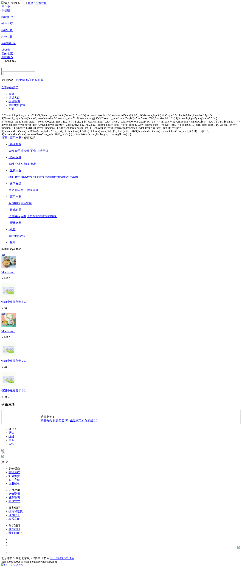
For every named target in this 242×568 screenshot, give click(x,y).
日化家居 (15, 209)
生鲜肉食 (15, 170)
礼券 (11, 108)
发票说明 (14, 497)
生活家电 (26, 203)
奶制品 (32, 163)
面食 (33, 150)
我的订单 (7, 30)
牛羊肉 (73, 176)
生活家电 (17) (78, 420)
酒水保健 (15, 157)
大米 (11, 150)
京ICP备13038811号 (62, 558)
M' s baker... (8, 272)
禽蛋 (18, 176)
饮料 (11, 163)
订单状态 (14, 515)
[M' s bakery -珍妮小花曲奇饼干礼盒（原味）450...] (8, 267)
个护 (30, 216)
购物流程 (14, 472)
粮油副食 (15, 144)
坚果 (11, 190)
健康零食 (32, 190)
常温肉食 (51, 176)
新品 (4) (92, 420)
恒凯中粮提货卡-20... (14, 360)
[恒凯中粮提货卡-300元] (8, 385)
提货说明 (14, 101)
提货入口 (14, 97)
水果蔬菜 (39, 176)
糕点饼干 (20, 190)
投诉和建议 (16, 511)
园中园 (20, 79)
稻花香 (39, 79)
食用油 (19, 150)
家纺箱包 (51, 216)
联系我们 (14, 529)
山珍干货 (42, 150)
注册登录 (14, 483)
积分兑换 (7, 36)
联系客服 (14, 518)
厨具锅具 (15, 222)
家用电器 (15, 137)
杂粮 (27, 150)
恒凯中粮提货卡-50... (14, 301)
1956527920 (16, 564)
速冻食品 (27, 176)
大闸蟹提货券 (17, 105)
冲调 (18, 163)
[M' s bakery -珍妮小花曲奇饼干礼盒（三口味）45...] (8, 326)
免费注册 (41, 3)
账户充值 (14, 479)
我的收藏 (7, 53)
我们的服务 (16, 532)
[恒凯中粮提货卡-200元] (8, 355)
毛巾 (23, 216)
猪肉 (11, 176)
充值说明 (14, 493)
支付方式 (14, 501)
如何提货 (14, 476)
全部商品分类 (9, 87)
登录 (30, 3)
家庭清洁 (39, 216)
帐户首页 (7, 23)
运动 (13, 242)
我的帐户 (7, 17)
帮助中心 (7, 57)
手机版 (5, 10)
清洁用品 (14, 216)
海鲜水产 (63, 176)
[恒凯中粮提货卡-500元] (8, 296)
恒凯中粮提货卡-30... (14, 390)
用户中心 (7, 6)
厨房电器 (14, 203)
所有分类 (47, 420)
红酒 (24, 163)
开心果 (30, 79)
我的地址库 (8, 43)
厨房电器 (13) (61, 420)
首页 (11, 93)
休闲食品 (15, 183)
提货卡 (5, 49)
